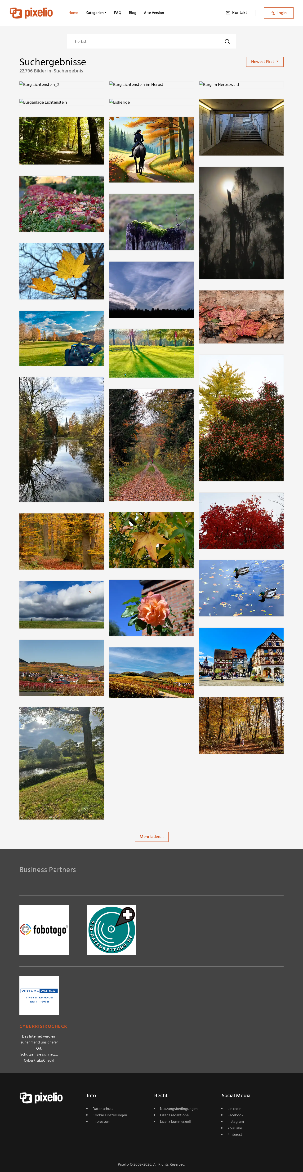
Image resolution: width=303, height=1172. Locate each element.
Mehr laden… (152, 836)
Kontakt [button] (239, 12)
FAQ (117, 13)
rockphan (224, 176)
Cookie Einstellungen (110, 1115)
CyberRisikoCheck (43, 1026)
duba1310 (224, 108)
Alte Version (154, 13)
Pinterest (234, 1135)
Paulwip (43, 590)
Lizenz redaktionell (175, 1115)
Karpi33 (42, 126)
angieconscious (230, 300)
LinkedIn (234, 1109)
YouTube (234, 1128)
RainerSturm (137, 126)
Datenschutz (103, 1109)
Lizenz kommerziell (175, 1122)
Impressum (101, 1122)
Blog (132, 13)
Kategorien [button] (95, 13)
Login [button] (281, 12)
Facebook (235, 1115)
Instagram (235, 1122)
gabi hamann (48, 185)
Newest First (263, 61)
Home (73, 13)
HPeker (42, 386)
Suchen (227, 41)
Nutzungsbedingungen (179, 1109)
